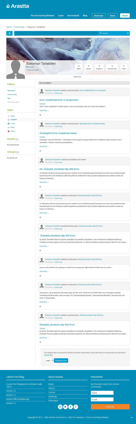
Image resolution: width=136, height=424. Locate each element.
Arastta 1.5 (11, 395)
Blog (85, 15)
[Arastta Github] (60, 407)
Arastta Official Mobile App (17, 399)
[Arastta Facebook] (70, 407)
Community (19, 27)
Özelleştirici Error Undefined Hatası (92, 124)
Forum (12, 123)
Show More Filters (13, 102)
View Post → (44, 110)
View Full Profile (33, 70)
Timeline (13, 119)
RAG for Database (76, 417)
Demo (112, 15)
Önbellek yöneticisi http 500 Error (90, 195)
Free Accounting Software (42, 15)
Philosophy (53, 400)
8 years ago (58, 93)
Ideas (12, 127)
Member (31, 67)
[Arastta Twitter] (65, 407)
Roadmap (52, 396)
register (47, 355)
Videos (12, 131)
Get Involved (73, 15)
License (51, 392)
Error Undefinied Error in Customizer (93, 90)
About (12, 116)
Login (48, 360)
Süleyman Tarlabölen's (53, 160)
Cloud (125, 15)
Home (9, 27)
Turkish (42, 137)
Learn (60, 15)
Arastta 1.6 (11, 391)
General (42, 104)
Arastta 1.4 (11, 403)
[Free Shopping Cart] (24, 6)
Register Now (61, 360)
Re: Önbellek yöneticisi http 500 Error (59, 169)
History (51, 388)
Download (98, 15)
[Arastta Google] (75, 407)
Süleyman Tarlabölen (41, 63)
